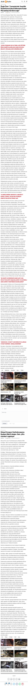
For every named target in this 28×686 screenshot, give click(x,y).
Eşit (2, 370)
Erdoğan (10, 636)
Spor (19, 636)
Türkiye (22, 370)
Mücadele (13, 370)
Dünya (6, 636)
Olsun (18, 370)
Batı (2, 636)
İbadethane (7, 370)
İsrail (15, 636)
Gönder (4, 423)
